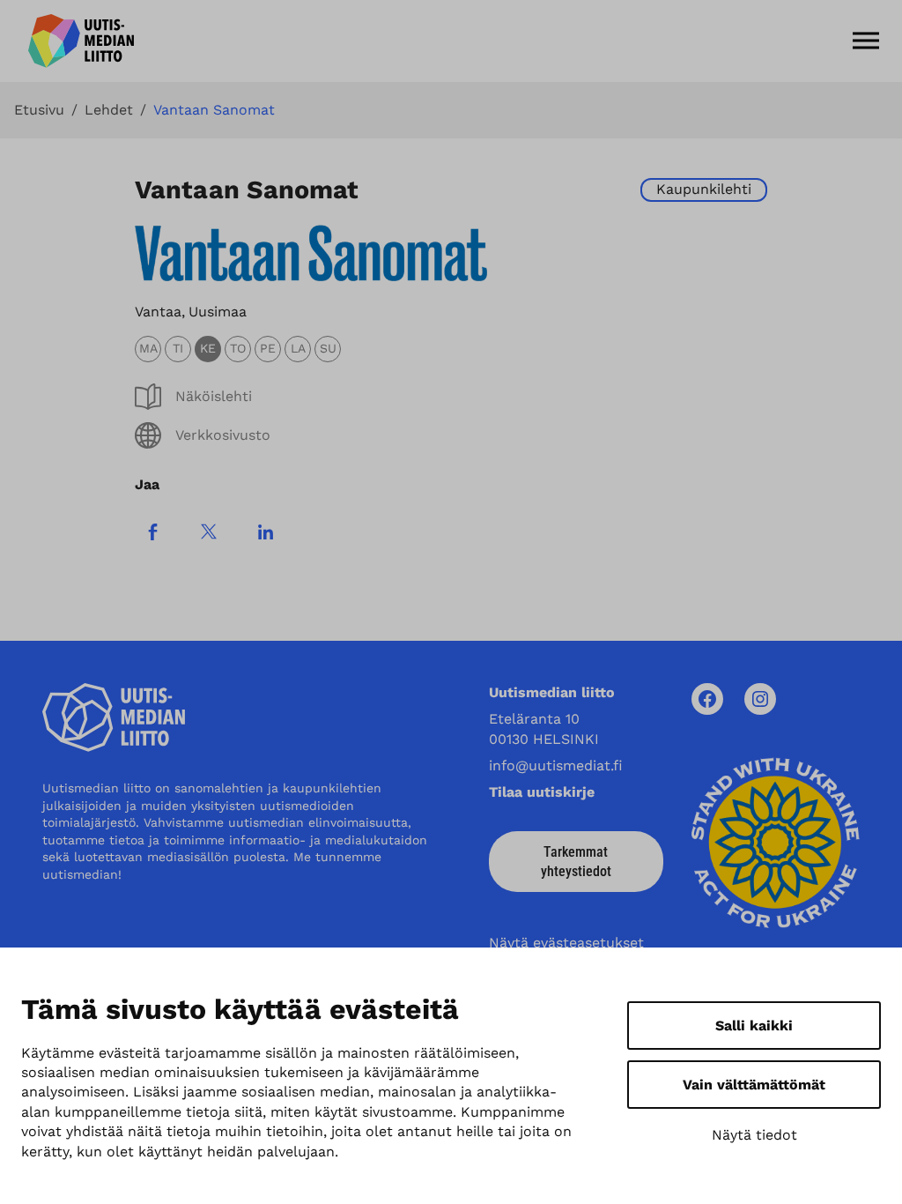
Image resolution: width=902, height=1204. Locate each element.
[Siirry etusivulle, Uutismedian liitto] (81, 41)
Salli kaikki (754, 1025)
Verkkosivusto (222, 435)
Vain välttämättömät (754, 1084)
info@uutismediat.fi (556, 765)
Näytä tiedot (754, 1134)
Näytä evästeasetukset (566, 942)
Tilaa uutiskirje (542, 792)
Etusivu (39, 110)
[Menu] (866, 40)
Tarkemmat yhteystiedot (576, 862)
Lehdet (109, 110)
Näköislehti (213, 396)
